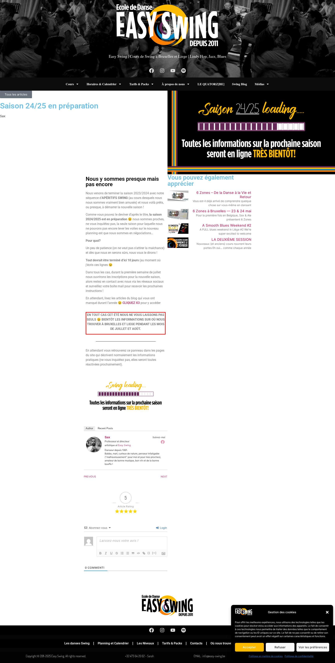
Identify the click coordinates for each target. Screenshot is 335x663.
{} (149, 552)
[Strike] (116, 553)
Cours (70, 84)
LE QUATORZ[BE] (211, 84)
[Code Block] (138, 553)
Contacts (196, 643)
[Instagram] (162, 70)
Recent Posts (105, 428)
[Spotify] (183, 70)
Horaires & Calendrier (102, 84)
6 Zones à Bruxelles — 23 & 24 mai (222, 211)
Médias (259, 84)
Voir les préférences (313, 647)
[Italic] (106, 553)
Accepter (249, 647)
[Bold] (100, 553)
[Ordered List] (122, 553)
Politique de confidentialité (299, 656)
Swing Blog (239, 84)
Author (89, 428)
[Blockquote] (133, 553)
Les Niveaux (145, 643)
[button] (327, 612)
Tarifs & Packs (139, 84)
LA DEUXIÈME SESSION (231, 239)
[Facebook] (151, 70)
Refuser (280, 647)
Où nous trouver (222, 643)
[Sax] (94, 451)
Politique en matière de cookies (266, 656)
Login (163, 527)
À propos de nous (173, 84)
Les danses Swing (77, 643)
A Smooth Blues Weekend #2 (226, 225)
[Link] (144, 553)
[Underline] (111, 553)
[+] (154, 552)
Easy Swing (124, 445)
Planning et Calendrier (113, 643)
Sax (107, 437)
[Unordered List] (127, 553)
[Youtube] (173, 70)
